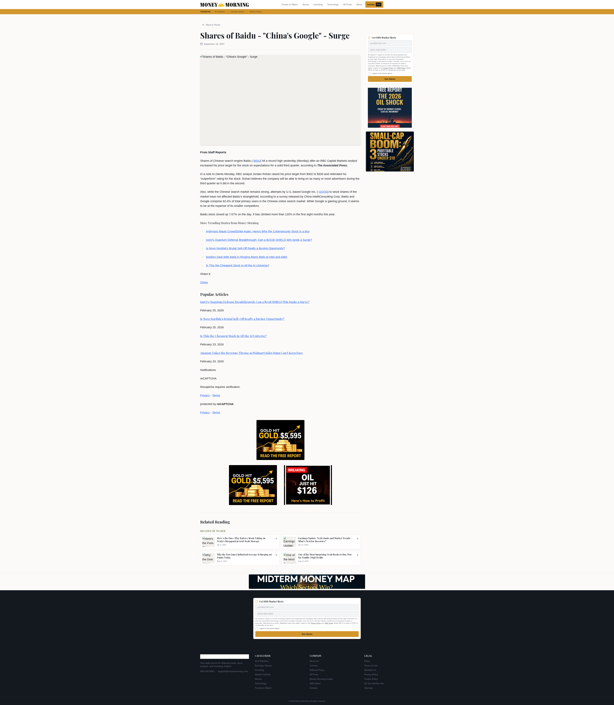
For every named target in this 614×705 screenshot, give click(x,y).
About (359, 4)
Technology (333, 4)
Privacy (205, 395)
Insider (373, 4)
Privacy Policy (388, 68)
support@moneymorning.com (233, 671)
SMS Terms (401, 68)
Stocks (305, 4)
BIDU (256, 160)
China (204, 282)
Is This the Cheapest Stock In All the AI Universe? (237, 265)
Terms (216, 395)
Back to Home (213, 24)
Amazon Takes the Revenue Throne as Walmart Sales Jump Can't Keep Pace (251, 353)
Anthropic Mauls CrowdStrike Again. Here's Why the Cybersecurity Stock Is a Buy (258, 231)
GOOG (323, 191)
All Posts (347, 4)
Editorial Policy (317, 670)
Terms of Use (371, 665)
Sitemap (368, 688)
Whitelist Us (370, 670)
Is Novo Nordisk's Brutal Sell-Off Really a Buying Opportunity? (245, 248)
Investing (318, 4)
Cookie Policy (371, 679)
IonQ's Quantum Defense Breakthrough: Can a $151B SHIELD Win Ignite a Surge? (259, 239)
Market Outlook (256, 12)
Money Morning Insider (321, 679)
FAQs (367, 661)
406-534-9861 (207, 671)
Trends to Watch (289, 4)
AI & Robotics (220, 12)
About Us (314, 661)
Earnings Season (237, 12)
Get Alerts (390, 79)
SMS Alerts (315, 683)
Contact (313, 688)
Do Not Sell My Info (374, 683)
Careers (314, 665)
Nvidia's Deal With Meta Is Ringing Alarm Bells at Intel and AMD (246, 257)
